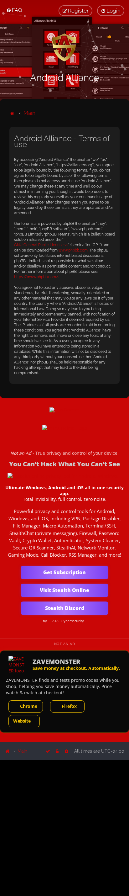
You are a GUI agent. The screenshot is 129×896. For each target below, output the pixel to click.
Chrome (28, 706)
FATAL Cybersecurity (67, 621)
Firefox (69, 706)
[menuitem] (14, 10)
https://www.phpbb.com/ (36, 277)
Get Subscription (64, 572)
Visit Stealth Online (64, 590)
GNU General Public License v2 (41, 245)
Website (22, 721)
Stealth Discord (64, 608)
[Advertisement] (64, 827)
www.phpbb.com (73, 250)
